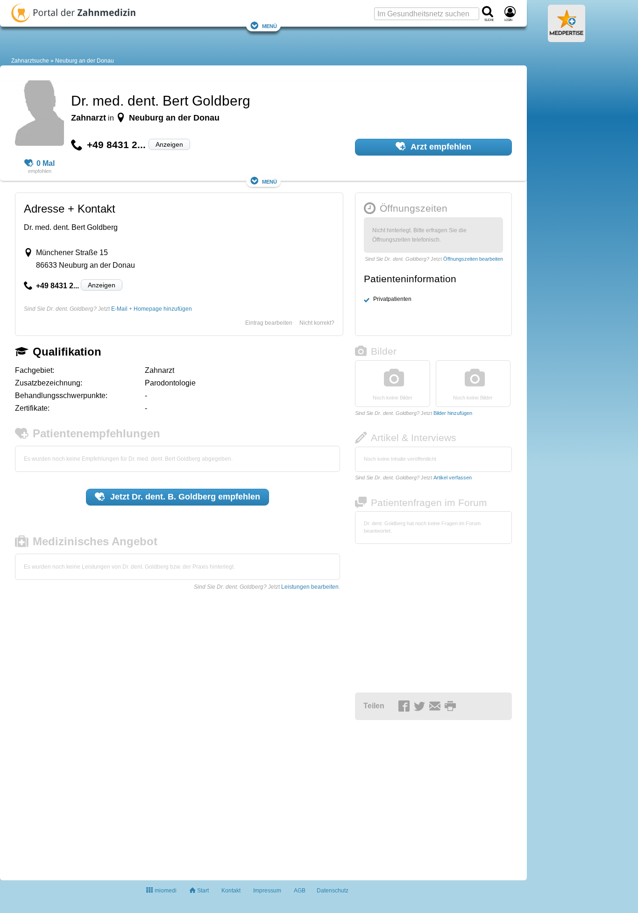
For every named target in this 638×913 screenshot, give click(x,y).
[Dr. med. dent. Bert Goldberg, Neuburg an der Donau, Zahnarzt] (39, 114)
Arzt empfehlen (440, 146)
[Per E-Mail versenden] (436, 706)
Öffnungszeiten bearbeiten (473, 259)
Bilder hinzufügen (452, 413)
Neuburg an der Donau (84, 60)
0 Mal (45, 163)
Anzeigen (169, 144)
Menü (269, 25)
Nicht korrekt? (316, 323)
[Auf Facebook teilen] (405, 706)
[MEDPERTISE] (566, 38)
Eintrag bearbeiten (268, 323)
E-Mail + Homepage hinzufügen (151, 309)
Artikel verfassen (452, 477)
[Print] (452, 706)
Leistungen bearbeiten (310, 587)
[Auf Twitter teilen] (421, 706)
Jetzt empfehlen (184, 496)
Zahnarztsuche (30, 60)
